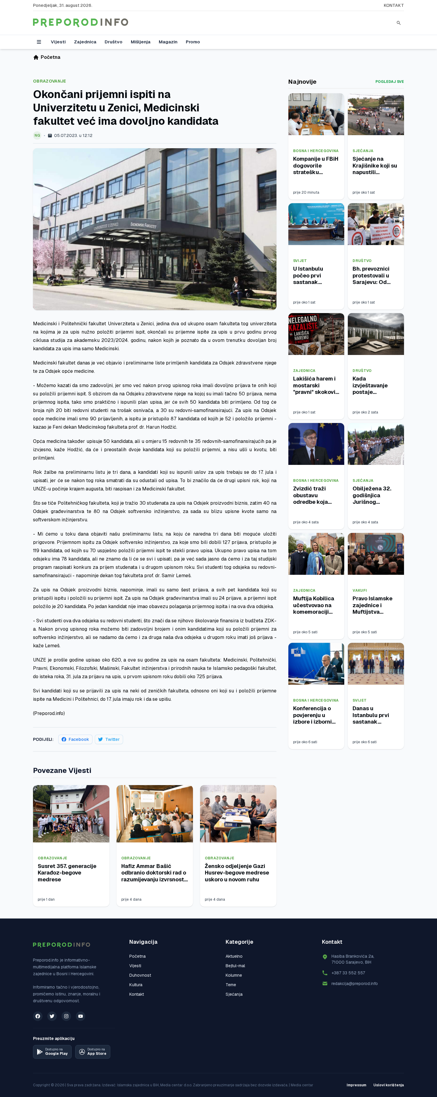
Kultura (135, 984)
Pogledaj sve (389, 81)
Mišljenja (140, 42)
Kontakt (394, 5)
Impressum (356, 1085)
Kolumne (234, 975)
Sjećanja (363, 151)
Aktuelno (234, 956)
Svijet (300, 260)
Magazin (168, 42)
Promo (193, 42)
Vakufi (360, 590)
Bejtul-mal (235, 965)
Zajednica (85, 42)
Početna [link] (50, 57)
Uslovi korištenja (388, 1085)
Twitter (112, 739)
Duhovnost (140, 975)
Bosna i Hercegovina (316, 151)
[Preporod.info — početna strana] (80, 23)
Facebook (79, 739)
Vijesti (58, 42)
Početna (137, 956)
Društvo (113, 42)
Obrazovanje (49, 81)
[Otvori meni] (39, 42)
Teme (231, 984)
